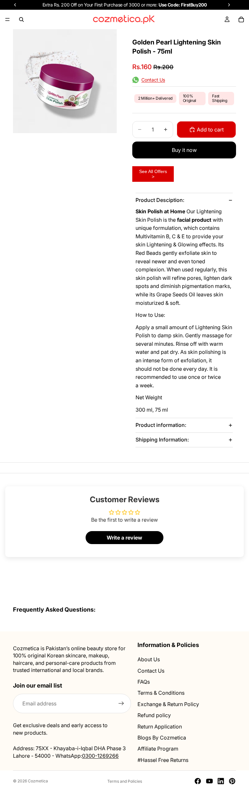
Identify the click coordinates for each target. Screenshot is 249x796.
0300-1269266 (100, 755)
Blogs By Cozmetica (161, 737)
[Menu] (7, 19)
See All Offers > (153, 174)
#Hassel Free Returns (162, 760)
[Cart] (241, 19)
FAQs (143, 681)
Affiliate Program (157, 749)
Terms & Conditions (160, 693)
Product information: (161, 425)
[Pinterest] (232, 781)
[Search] (21, 19)
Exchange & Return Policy (168, 704)
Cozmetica (38, 780)
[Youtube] (209, 781)
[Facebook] (198, 781)
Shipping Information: (162, 439)
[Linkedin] (221, 781)
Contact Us (150, 670)
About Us (148, 659)
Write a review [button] (124, 537)
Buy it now (184, 150)
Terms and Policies (124, 781)
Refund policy (154, 715)
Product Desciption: (160, 200)
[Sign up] (121, 704)
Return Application (159, 726)
